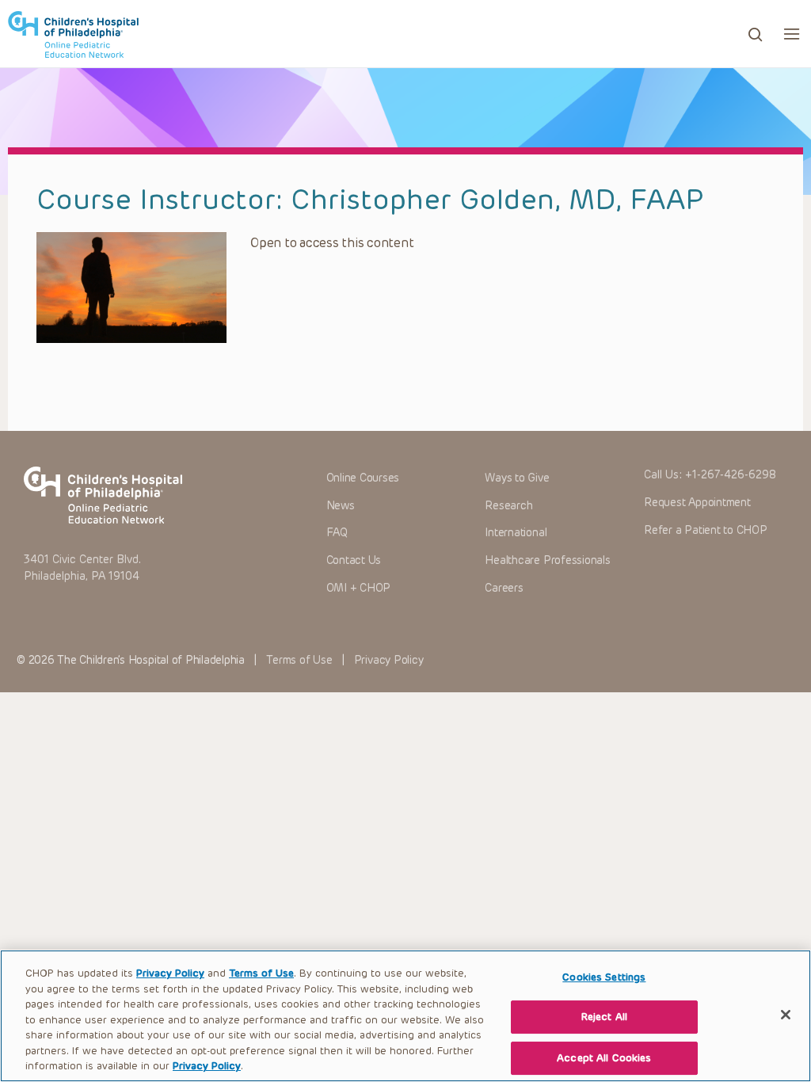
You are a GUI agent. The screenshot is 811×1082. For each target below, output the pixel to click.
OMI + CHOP (358, 588)
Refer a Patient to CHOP (705, 530)
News (340, 505)
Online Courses (363, 478)
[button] (791, 33)
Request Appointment (697, 502)
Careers (504, 588)
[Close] (785, 1014)
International (515, 532)
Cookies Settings (603, 977)
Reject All (604, 1017)
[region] (405, 1016)
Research (508, 505)
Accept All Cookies (604, 1058)
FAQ (337, 532)
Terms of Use (299, 660)
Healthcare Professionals (547, 560)
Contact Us (354, 560)
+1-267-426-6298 (730, 475)
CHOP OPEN (73, 34)
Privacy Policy (389, 660)
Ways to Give (517, 478)
